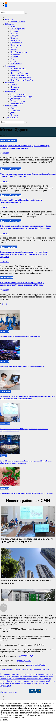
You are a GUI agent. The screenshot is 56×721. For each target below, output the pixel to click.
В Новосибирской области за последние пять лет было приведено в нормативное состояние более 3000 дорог (25, 227)
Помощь (14, 50)
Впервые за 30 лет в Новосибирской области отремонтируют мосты (21, 201)
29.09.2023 (4, 153)
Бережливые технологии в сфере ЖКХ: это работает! (20, 336)
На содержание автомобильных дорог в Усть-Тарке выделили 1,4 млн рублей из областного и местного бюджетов (24, 254)
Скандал (14, 108)
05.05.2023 (4, 290)
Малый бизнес (16, 103)
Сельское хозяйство (19, 75)
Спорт (13, 61)
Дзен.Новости (11, 117)
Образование (16, 43)
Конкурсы (14, 36)
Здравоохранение (18, 94)
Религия (14, 57)
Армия (13, 26)
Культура (14, 38)
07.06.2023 (4, 181)
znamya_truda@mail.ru (36, 665)
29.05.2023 (4, 262)
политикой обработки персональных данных (31, 708)
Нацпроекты (10, 92)
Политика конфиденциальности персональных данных (24, 669)
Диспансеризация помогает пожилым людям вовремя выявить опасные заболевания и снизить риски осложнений (27, 398)
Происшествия (11, 106)
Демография (15, 99)
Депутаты (14, 87)
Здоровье (14, 31)
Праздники (15, 54)
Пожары (14, 115)
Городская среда (17, 101)
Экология (14, 71)
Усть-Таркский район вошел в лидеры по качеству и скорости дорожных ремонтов (24, 147)
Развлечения (15, 64)
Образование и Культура (21, 96)
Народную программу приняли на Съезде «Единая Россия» (22, 366)
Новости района (17, 22)
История (14, 33)
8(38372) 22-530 (24, 660)
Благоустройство (17, 29)
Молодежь (15, 40)
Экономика (10, 66)
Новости (9, 19)
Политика (9, 82)
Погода (13, 47)
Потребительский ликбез (21, 80)
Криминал (15, 110)
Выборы (14, 89)
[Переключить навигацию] (1, 10)
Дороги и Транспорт (19, 73)
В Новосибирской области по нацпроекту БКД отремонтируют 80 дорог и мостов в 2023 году (22, 283)
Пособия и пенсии (18, 52)
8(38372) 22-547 (26, 656)
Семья (13, 59)
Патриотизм (15, 45)
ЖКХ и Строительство (20, 78)
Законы (13, 85)
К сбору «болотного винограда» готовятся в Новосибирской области (26, 493)
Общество (9, 24)
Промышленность (18, 68)
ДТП (12, 113)
